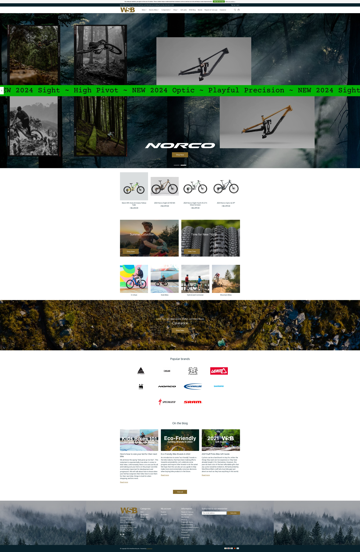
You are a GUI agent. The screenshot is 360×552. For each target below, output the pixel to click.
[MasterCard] (234, 548)
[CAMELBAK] (167, 371)
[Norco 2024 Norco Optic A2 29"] (226, 186)
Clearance (223, 10)
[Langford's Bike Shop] (127, 9)
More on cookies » (230, 1)
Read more (124, 482)
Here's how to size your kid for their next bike (138, 455)
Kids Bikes (164, 295)
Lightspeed (149, 548)
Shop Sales (180, 330)
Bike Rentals (185, 517)
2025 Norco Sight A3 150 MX (164, 203)
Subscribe (233, 513)
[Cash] (225, 548)
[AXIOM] (141, 371)
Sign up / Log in (235, 5)
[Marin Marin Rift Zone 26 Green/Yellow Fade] (134, 186)
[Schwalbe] (193, 386)
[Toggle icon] (235, 10)
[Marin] (141, 386)
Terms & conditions (187, 530)
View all (180, 492)
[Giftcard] (228, 548)
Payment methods (187, 524)
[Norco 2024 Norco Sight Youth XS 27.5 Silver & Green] (195, 186)
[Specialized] (167, 402)
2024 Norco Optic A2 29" (226, 203)
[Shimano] (219, 386)
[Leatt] (219, 371)
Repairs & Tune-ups (211, 10)
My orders (164, 514)
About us (184, 519)
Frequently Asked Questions (190, 527)
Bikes (142, 512)
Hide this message (219, 1)
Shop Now (180, 155)
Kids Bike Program (187, 514)
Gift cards (183, 10)
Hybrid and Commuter (195, 295)
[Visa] (238, 548)
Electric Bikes (144, 514)
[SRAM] (193, 402)
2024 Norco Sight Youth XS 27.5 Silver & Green (195, 204)
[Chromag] (193, 371)
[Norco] (167, 386)
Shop (142, 519)
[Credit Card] (231, 548)
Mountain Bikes (226, 295)
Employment (185, 537)
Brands (200, 10)
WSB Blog (192, 10)
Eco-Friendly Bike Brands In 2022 (175, 454)
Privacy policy (185, 535)
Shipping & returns (187, 522)
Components (144, 517)
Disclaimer (184, 532)
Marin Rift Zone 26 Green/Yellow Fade (134, 204)
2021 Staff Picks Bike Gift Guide (216, 454)
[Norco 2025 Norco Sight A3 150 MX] (165, 186)
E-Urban (134, 295)
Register (163, 512)
